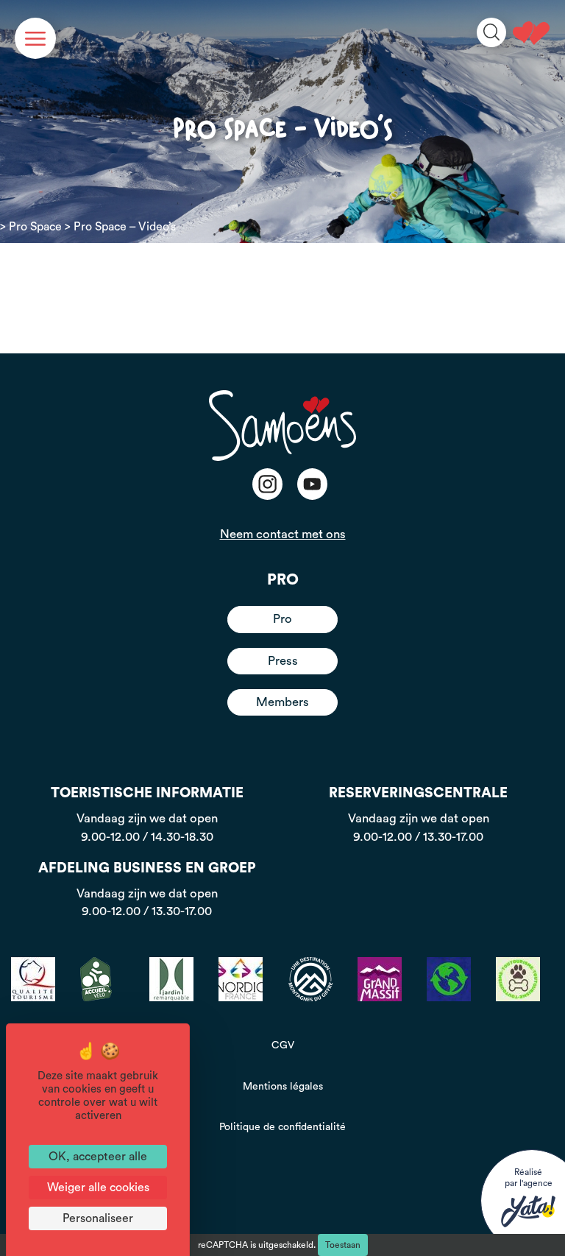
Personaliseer (98, 1218)
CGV (282, 1045)
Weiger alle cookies (98, 1187)
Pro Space (35, 227)
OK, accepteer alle (98, 1156)
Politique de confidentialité (282, 1127)
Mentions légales (283, 1087)
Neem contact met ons (283, 534)
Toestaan (342, 1245)
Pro (282, 619)
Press (283, 661)
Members (282, 702)
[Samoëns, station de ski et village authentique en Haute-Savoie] (531, 33)
